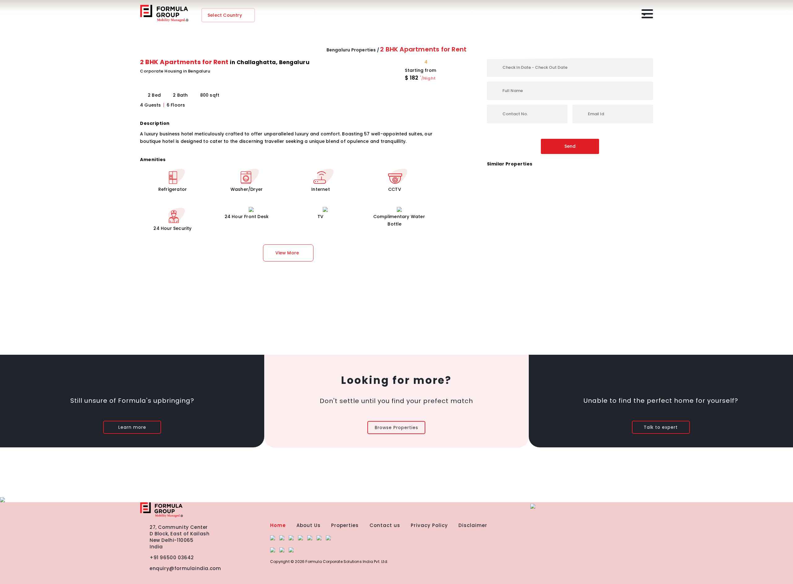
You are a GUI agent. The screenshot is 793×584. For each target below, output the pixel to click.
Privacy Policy (429, 525)
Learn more (132, 427)
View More (287, 253)
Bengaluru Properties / (352, 50)
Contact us (385, 525)
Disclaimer (472, 525)
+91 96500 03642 (172, 557)
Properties (345, 525)
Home (278, 525)
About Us (308, 525)
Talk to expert (661, 427)
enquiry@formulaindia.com (185, 568)
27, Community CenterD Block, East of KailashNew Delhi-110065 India (179, 537)
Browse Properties (396, 427)
